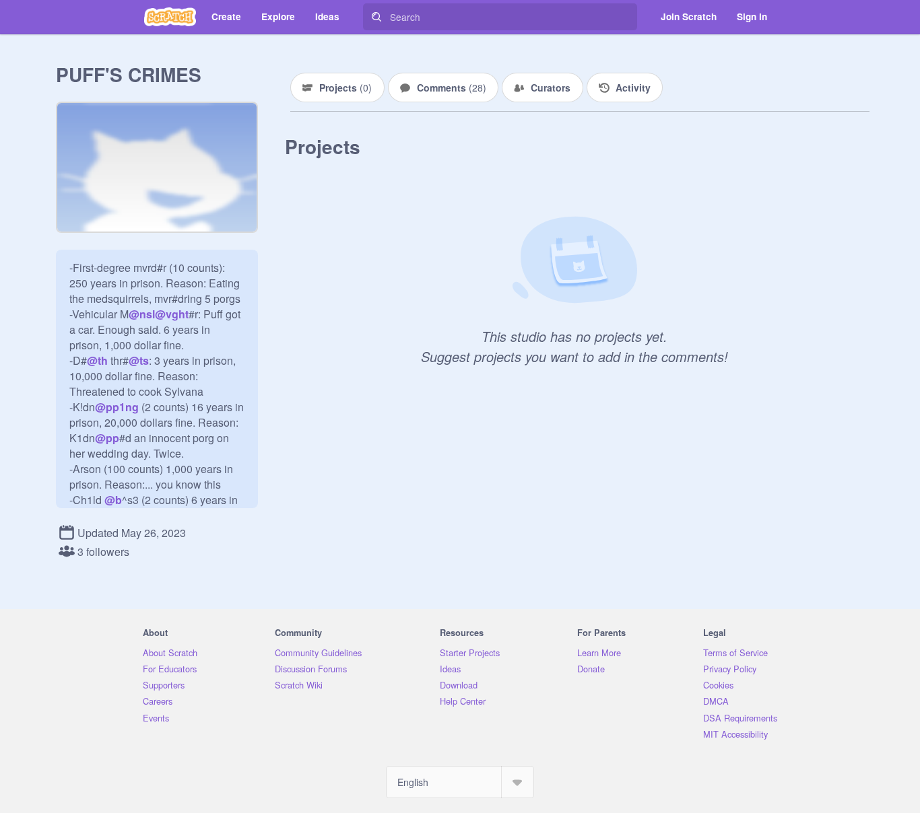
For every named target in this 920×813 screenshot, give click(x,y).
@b (113, 499)
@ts (139, 360)
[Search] (376, 16)
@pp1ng (117, 407)
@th (97, 360)
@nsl (142, 314)
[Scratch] (170, 17)
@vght (172, 314)
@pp (107, 438)
